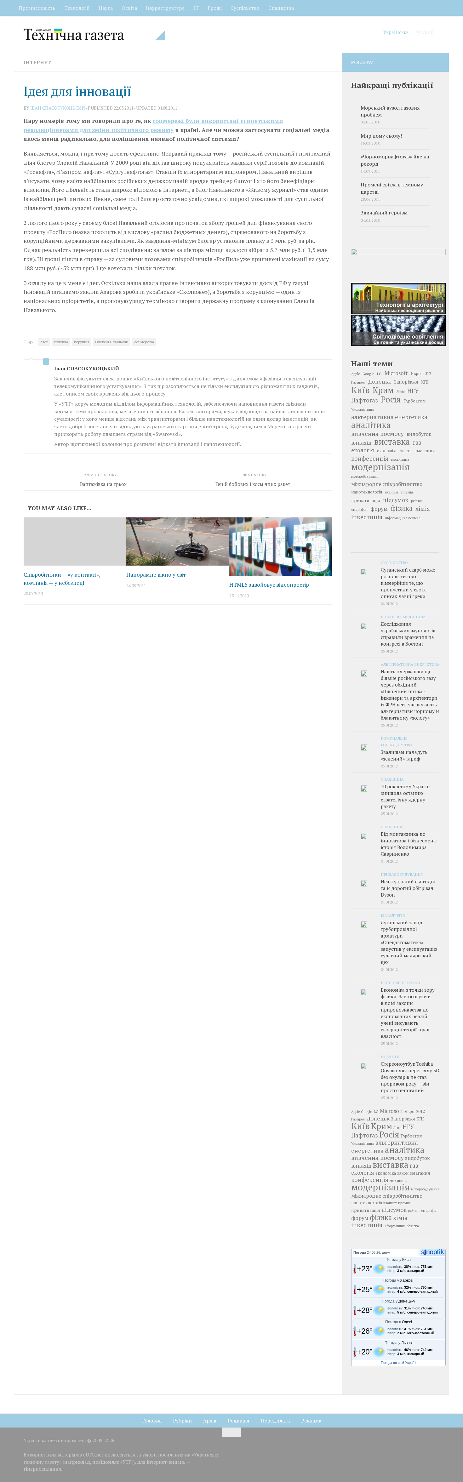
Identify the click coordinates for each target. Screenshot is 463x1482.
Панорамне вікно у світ (156, 574)
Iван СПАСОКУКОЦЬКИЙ (57, 108)
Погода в (398, 1322)
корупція (81, 341)
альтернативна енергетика (389, 417)
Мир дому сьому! (381, 136)
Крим (383, 390)
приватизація (365, 500)
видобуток (419, 434)
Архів (209, 1420)
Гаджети (390, 1056)
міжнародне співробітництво (386, 484)
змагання (424, 450)
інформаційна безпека (402, 518)
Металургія (393, 915)
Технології (77, 7)
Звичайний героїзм (384, 212)
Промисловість (37, 7)
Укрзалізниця (362, 409)
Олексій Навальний (111, 341)
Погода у (398, 1259)
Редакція (238, 1420)
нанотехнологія (366, 492)
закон (406, 450)
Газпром (358, 382)
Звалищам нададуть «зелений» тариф (404, 755)
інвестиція (366, 517)
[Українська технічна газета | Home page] (94, 34)
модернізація (380, 466)
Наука (106, 7)
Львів (400, 392)
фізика (402, 508)
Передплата (275, 1420)
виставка (392, 441)
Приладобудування (402, 874)
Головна (152, 1420)
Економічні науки (400, 982)
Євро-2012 (421, 373)
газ (417, 442)
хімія (422, 508)
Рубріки (182, 1420)
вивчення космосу (377, 433)
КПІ (425, 382)
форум (379, 508)
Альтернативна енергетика (410, 664)
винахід (361, 442)
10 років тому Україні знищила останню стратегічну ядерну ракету (405, 796)
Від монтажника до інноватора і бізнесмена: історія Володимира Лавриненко (409, 844)
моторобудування (365, 476)
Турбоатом (414, 401)
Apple (355, 374)
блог (44, 341)
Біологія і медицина (403, 616)
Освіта (129, 7)
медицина (400, 459)
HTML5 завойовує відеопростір (269, 584)
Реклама (311, 1420)
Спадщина (281, 7)
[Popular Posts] (395, 546)
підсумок (395, 500)
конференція (369, 458)
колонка (61, 341)
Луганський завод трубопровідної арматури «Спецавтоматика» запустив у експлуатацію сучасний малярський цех (409, 942)
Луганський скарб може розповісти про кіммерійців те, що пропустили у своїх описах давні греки (408, 583)
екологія (362, 450)
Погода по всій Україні (398, 1363)
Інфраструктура (165, 7)
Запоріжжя (406, 382)
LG (379, 373)
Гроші (215, 7)
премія (407, 492)
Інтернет (37, 62)
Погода (359, 1252)
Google (368, 373)
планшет (391, 492)
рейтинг (417, 501)
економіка (387, 450)
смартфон (359, 509)
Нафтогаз (364, 400)
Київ (360, 390)
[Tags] (424, 546)
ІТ (196, 7)
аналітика (371, 425)
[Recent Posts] (365, 546)
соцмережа (144, 341)
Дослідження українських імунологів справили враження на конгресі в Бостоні (408, 634)
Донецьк (379, 381)
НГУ (413, 391)
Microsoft (396, 373)
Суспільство (245, 7)
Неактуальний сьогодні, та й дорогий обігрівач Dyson (408, 888)
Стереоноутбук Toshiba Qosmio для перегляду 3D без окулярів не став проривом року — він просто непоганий (410, 1077)
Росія (391, 399)
